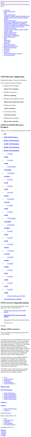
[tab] (17, 134)
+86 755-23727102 (6, 413)
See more (3, 325)
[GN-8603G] (11, 173)
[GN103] (10, 270)
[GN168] (10, 186)
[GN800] (10, 289)
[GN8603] (10, 263)
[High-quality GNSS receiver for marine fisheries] (17, 312)
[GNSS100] (10, 199)
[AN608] (10, 160)
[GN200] (10, 283)
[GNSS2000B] (11, 166)
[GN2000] (10, 257)
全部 (5, 13)
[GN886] (10, 153)
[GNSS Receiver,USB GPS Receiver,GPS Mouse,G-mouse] (15, 4)
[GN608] (10, 276)
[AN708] (10, 179)
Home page (7, 10)
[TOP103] (10, 192)
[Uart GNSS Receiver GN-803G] (16, 296)
